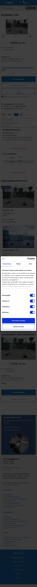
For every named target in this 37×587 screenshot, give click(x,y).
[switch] (32, 301)
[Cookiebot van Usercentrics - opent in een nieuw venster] (27, 259)
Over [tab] (30, 264)
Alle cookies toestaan (18, 320)
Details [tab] (18, 264)
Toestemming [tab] (6, 264)
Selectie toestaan (18, 326)
